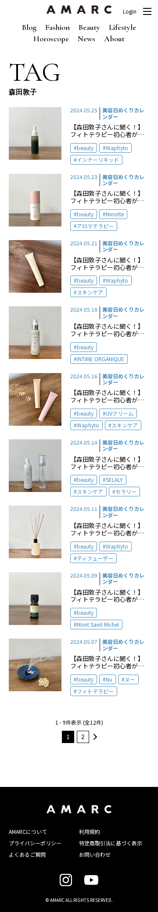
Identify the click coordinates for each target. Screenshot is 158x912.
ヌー (130, 679)
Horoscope (51, 38)
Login (129, 11)
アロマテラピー (95, 226)
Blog (29, 27)
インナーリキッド (98, 159)
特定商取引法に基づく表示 (110, 843)
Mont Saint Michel (98, 624)
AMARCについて (28, 831)
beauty (85, 147)
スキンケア (90, 292)
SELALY (114, 479)
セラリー (125, 491)
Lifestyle (122, 27)
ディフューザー (95, 558)
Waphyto (117, 147)
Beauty (89, 27)
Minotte (115, 214)
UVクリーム (119, 413)
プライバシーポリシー (35, 843)
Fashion (57, 27)
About (114, 38)
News (86, 38)
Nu (109, 679)
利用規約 (89, 831)
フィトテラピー (95, 691)
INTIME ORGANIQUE (100, 359)
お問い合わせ (95, 854)
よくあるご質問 (27, 854)
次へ (94, 737)
